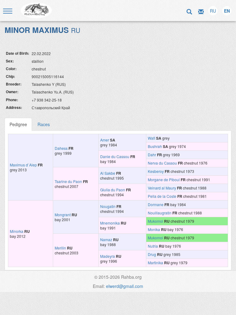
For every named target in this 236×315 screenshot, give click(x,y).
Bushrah (155, 146)
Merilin (60, 247)
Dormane (155, 204)
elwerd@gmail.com (124, 286)
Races (43, 124)
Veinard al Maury (162, 187)
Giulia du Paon (112, 189)
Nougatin (108, 206)
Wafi (151, 138)
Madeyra (107, 256)
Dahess (61, 148)
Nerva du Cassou (162, 162)
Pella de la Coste (162, 196)
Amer (104, 139)
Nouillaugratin (159, 212)
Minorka (16, 231)
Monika (154, 229)
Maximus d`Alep (23, 164)
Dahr (152, 154)
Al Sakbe (107, 173)
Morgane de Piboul (164, 179)
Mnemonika (110, 222)
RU (213, 11)
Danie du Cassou (114, 156)
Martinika (155, 262)
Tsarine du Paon (68, 181)
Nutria (153, 246)
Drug (152, 254)
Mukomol (155, 221)
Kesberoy (156, 171)
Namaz (106, 239)
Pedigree (18, 124)
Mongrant (63, 214)
